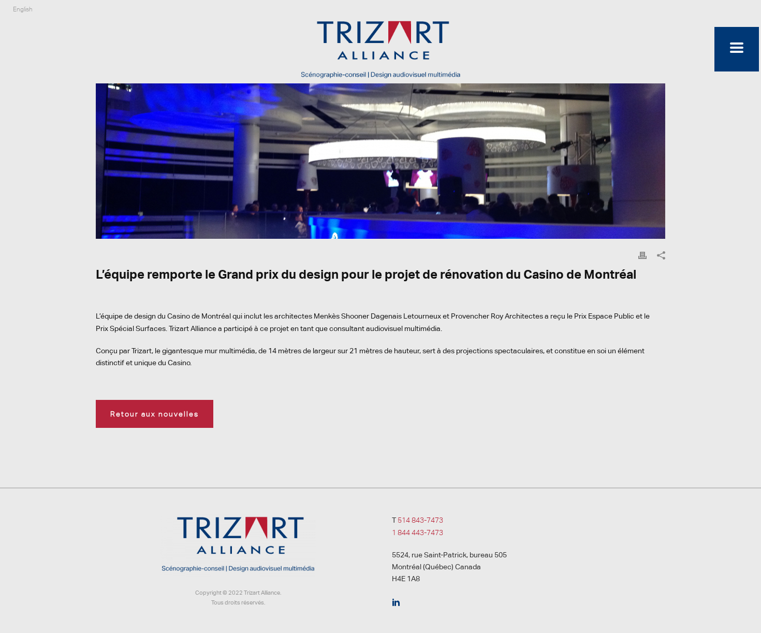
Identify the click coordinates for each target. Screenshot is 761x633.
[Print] (642, 255)
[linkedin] (396, 603)
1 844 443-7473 (417, 532)
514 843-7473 (420, 520)
